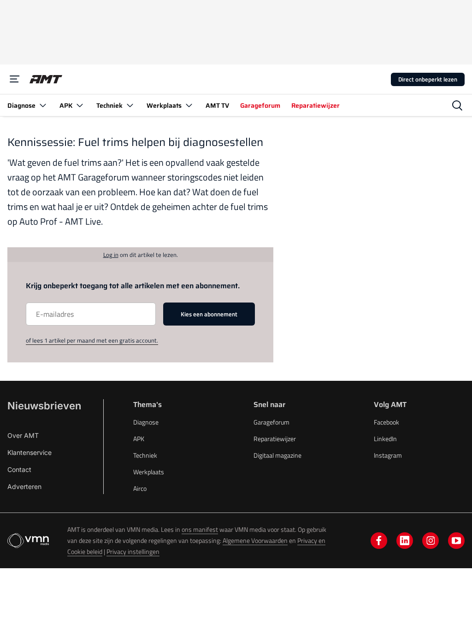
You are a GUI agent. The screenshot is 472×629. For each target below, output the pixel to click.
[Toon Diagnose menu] (42, 105)
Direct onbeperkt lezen (427, 79)
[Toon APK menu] (79, 105)
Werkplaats (148, 472)
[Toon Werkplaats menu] (189, 105)
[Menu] (14, 79)
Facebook (386, 422)
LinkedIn (385, 438)
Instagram (388, 455)
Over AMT (23, 435)
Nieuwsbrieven (44, 406)
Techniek (145, 455)
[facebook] (379, 540)
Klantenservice (29, 452)
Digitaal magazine (277, 455)
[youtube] (456, 540)
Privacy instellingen (132, 551)
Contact (19, 469)
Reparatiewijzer (275, 438)
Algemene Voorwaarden (255, 540)
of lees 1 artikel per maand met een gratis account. (92, 340)
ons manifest (200, 529)
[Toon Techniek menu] (130, 105)
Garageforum (271, 422)
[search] (457, 105)
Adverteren (24, 486)
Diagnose (146, 422)
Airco (140, 488)
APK (138, 438)
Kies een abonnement (209, 314)
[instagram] (430, 540)
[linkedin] (404, 540)
